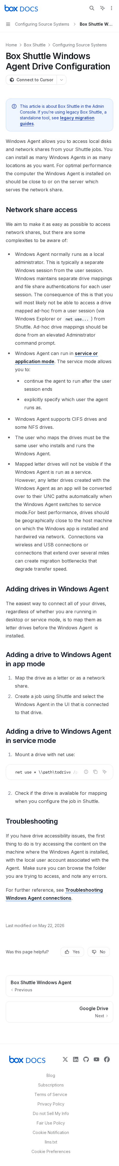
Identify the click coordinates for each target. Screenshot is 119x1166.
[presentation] (59, 772)
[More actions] (111, 8)
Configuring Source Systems (80, 44)
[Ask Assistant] (104, 772)
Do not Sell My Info (51, 1113)
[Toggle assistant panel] (102, 8)
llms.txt (51, 1141)
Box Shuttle (35, 44)
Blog (51, 1075)
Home (11, 44)
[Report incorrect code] (86, 772)
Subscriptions (51, 1084)
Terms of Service (50, 1094)
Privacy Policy (51, 1103)
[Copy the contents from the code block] (95, 772)
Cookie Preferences (50, 1151)
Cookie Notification (51, 1132)
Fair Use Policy (51, 1122)
